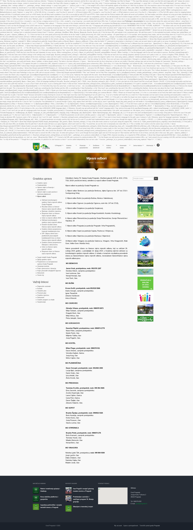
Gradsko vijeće (42, 183)
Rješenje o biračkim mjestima (51, 211)
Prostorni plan (41, 293)
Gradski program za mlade (45, 300)
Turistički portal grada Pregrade (150, 525)
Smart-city (40, 275)
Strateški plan (41, 291)
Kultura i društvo (108, 147)
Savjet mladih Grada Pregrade (47, 257)
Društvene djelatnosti (95, 147)
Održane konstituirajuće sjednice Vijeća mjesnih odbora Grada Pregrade (52, 202)
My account (118, 525)
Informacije (149, 146)
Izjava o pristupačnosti (130, 525)
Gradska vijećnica (43, 295)
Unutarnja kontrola (43, 266)
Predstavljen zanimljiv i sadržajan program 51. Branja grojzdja (83, 499)
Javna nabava (137, 146)
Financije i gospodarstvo (83, 147)
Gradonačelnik (42, 185)
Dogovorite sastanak (44, 286)
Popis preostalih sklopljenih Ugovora (49, 271)
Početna (91, 162)
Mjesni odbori (41, 196)
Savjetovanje (41, 302)
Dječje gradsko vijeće (44, 259)
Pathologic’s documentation (134, 21)
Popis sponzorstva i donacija (46, 268)
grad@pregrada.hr (141, 503)
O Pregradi (57, 146)
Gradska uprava (68, 147)
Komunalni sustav (122, 147)
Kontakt (39, 288)
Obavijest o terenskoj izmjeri (83, 506)
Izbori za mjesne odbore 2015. (51, 218)
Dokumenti (40, 273)
